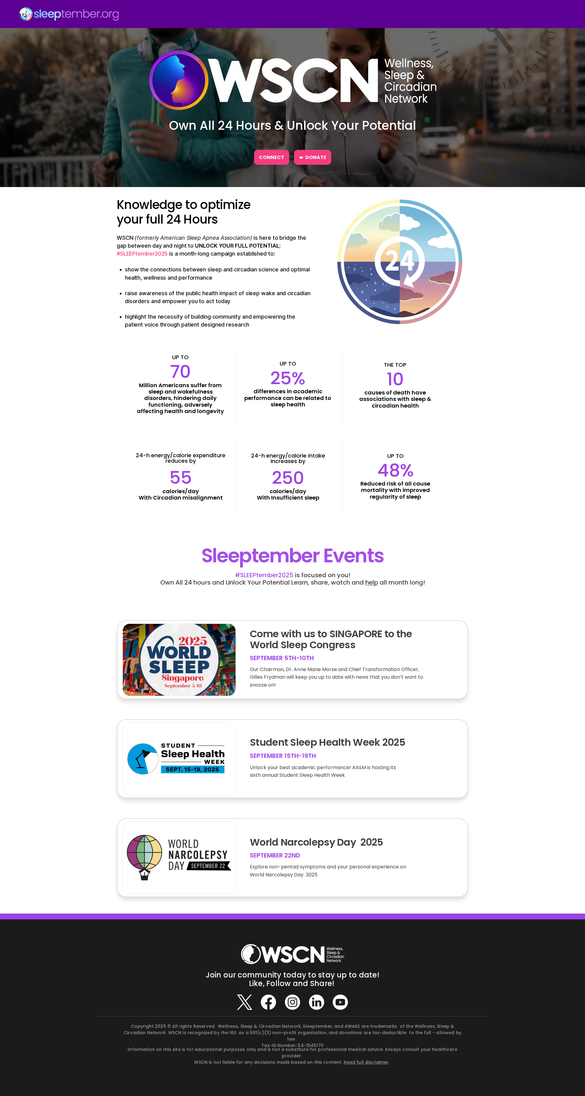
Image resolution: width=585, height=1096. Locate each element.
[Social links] (244, 1002)
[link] (271, 157)
